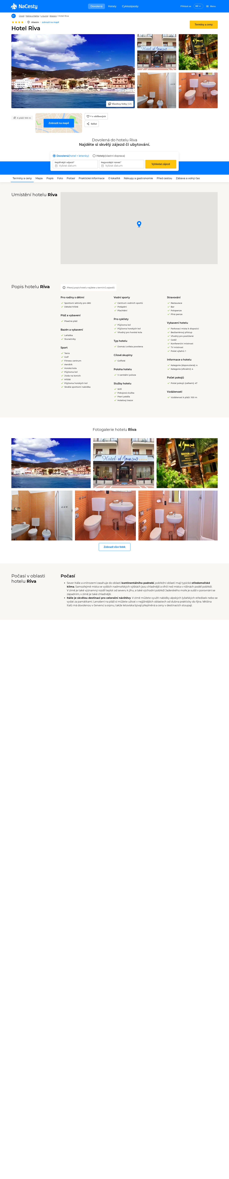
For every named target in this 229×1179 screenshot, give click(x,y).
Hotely (112, 6)
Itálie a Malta (32, 16)
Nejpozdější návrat (110, 162)
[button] (139, 224)
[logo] (24, 6)
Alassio (53, 16)
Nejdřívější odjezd (64, 162)
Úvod (21, 16)
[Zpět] (13, 16)
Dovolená (97, 6)
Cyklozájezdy (130, 6)
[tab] (22, 178)
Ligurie (44, 16)
